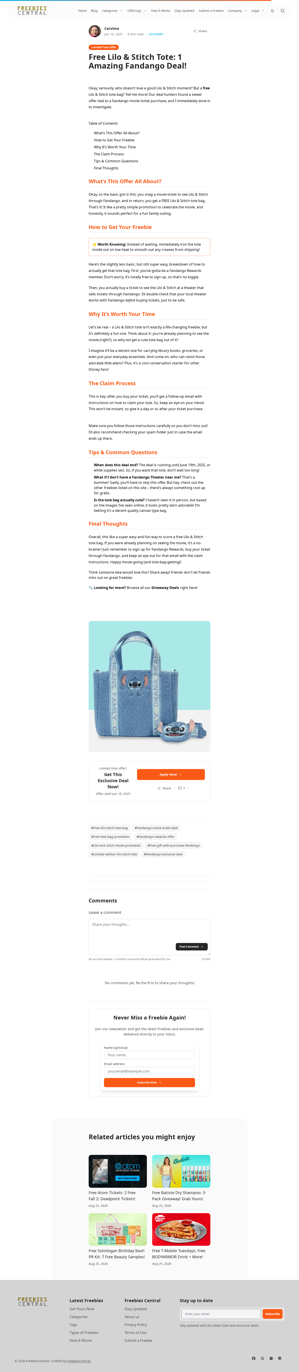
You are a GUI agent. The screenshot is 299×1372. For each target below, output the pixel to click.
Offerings (134, 11)
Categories (110, 11)
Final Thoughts (106, 168)
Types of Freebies (84, 1332)
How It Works (160, 11)
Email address (114, 1064)
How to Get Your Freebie (114, 140)
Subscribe (272, 1314)
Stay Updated (184, 11)
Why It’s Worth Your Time (115, 147)
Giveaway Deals (165, 587)
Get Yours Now (82, 1308)
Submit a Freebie (211, 11)
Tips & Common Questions (116, 161)
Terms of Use (135, 1332)
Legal (255, 11)
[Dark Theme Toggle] (272, 10)
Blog (94, 11)
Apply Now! (168, 774)
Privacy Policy (136, 1324)
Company (235, 11)
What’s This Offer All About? (117, 133)
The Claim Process (109, 154)
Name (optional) (115, 1048)
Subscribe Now (147, 1082)
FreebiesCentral (78, 1361)
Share (202, 31)
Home (82, 11)
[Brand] (32, 10)
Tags (73, 1324)
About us (132, 1316)
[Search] (282, 11)
